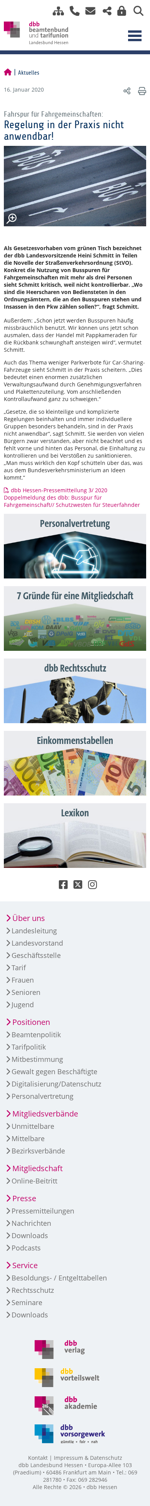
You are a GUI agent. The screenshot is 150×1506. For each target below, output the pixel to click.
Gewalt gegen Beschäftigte (54, 1071)
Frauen (23, 979)
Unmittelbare (33, 1126)
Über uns (28, 918)
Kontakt (38, 1457)
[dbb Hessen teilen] (104, 11)
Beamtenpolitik (36, 1034)
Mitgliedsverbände (45, 1113)
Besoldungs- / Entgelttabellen (59, 1277)
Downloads (30, 1235)
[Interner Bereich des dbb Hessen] (120, 11)
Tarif (19, 967)
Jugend (23, 1004)
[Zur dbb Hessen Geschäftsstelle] (72, 11)
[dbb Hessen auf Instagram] (89, 886)
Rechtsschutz (33, 1290)
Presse (24, 1198)
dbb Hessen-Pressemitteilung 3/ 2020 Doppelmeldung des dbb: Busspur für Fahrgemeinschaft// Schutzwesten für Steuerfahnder (72, 497)
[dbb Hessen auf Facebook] (60, 886)
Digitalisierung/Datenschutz (56, 1083)
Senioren (26, 992)
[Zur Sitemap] (55, 11)
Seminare (27, 1302)
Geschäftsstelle (36, 955)
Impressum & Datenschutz (88, 1457)
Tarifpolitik (29, 1046)
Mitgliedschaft (37, 1168)
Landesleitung (34, 930)
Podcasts (26, 1247)
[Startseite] (8, 73)
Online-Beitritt (34, 1180)
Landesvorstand (37, 943)
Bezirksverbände (38, 1150)
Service (25, 1265)
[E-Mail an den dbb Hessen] (88, 11)
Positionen (31, 1022)
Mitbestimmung (37, 1059)
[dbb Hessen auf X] (75, 886)
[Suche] (135, 11)
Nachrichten (31, 1223)
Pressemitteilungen (43, 1210)
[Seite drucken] (141, 90)
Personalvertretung (42, 1096)
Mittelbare (28, 1138)
